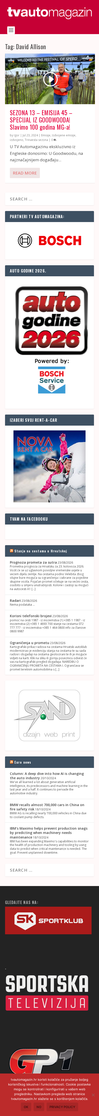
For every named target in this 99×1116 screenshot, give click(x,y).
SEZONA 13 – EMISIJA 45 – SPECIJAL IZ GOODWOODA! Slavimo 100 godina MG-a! (41, 119)
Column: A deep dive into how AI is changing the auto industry (47, 775)
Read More (25, 173)
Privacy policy (62, 1107)
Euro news (22, 762)
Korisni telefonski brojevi (31, 616)
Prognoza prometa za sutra (33, 562)
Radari (15, 600)
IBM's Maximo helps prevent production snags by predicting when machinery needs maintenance (48, 832)
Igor (16, 135)
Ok (26, 1107)
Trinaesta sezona (36, 140)
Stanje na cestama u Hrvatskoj (40, 550)
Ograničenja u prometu (29, 642)
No (39, 1107)
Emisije (45, 135)
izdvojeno (16, 140)
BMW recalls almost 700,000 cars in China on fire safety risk (47, 806)
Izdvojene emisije (63, 135)
